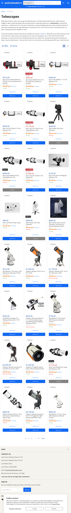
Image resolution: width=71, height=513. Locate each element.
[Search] (63, 3)
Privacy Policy (56, 504)
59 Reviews (36, 133)
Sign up (27, 490)
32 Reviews (13, 180)
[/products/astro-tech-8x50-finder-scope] (12, 208)
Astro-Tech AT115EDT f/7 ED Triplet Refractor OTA (34, 129)
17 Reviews (59, 180)
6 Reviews (59, 229)
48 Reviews (36, 180)
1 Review (12, 323)
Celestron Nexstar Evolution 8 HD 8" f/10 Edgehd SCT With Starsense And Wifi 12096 (34, 415)
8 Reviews (59, 421)
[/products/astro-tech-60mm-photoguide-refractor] (59, 160)
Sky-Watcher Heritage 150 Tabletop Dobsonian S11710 (11, 319)
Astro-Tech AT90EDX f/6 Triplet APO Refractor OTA (58, 368)
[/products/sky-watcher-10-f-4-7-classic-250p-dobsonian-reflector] (59, 399)
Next (43, 438)
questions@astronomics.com (13, 470)
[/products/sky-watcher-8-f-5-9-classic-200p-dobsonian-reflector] (59, 303)
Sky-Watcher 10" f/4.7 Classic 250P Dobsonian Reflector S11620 (57, 415)
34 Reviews (36, 276)
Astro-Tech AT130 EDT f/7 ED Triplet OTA (34, 176)
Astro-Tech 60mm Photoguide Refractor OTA (58, 176)
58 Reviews (13, 86)
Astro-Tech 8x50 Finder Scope (11, 223)
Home (3, 11)
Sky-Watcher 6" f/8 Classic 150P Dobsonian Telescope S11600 (12, 272)
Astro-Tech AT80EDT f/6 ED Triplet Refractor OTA (11, 176)
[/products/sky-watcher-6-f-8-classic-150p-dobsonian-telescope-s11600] (12, 256)
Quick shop (12, 92)
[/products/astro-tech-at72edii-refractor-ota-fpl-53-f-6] (12, 65)
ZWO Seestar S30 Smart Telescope (33, 223)
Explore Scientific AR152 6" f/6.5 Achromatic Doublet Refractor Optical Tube (12, 415)
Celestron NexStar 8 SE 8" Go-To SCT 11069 (35, 272)
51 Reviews (59, 84)
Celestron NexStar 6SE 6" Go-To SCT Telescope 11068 (58, 272)
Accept (35, 509)
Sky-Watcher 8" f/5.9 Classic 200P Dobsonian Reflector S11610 (57, 319)
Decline (54, 509)
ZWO (50, 132)
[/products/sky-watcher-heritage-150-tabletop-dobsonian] (12, 303)
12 (38, 438)
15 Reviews (36, 227)
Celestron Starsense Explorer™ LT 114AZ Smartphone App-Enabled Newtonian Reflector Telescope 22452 (35, 320)
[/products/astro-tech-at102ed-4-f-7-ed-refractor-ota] (12, 113)
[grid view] (64, 46)
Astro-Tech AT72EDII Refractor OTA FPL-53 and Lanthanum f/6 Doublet (12, 81)
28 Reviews (59, 276)
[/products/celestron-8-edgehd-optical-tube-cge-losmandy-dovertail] (35, 352)
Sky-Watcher (6, 274)
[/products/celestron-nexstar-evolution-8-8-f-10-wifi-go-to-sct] (12, 352)
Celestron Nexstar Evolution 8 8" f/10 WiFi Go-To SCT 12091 (12, 368)
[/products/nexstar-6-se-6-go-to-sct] (59, 256)
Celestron (28, 274)
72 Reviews (36, 86)
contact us (43, 34)
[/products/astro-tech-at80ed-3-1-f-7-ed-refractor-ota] (59, 65)
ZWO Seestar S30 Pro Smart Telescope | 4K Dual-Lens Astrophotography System (57, 224)
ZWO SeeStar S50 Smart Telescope (56, 129)
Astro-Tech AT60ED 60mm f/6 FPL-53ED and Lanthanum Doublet (35, 81)
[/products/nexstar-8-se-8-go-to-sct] (35, 256)
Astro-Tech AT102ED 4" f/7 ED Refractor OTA (12, 129)
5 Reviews (12, 276)
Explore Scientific (7, 419)
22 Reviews (59, 133)
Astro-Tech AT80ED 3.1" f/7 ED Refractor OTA (58, 80)
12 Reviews (36, 372)
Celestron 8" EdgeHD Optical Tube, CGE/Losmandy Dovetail (35, 368)
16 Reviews (13, 372)
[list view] (68, 46)
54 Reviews (13, 133)
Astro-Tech (5, 84)
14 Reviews (13, 226)
